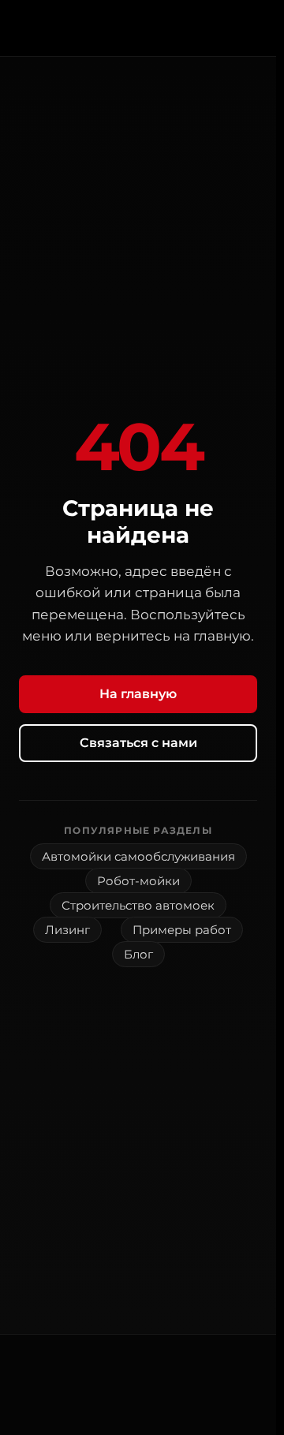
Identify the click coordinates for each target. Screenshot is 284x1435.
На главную (138, 693)
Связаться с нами (138, 742)
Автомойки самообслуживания (138, 856)
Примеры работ (182, 929)
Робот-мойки (138, 880)
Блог (138, 954)
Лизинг (67, 929)
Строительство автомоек (138, 905)
